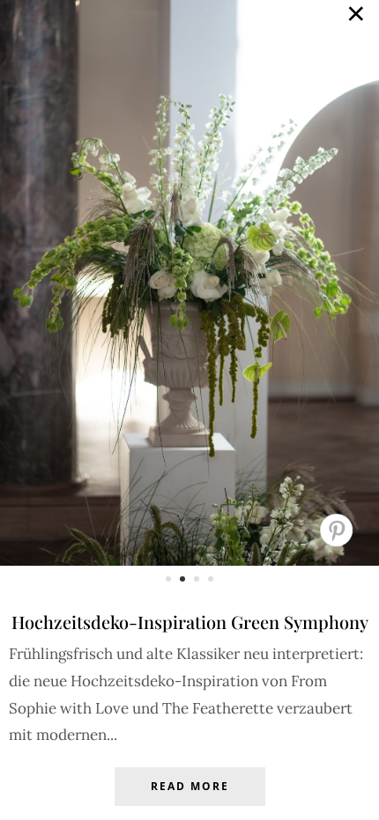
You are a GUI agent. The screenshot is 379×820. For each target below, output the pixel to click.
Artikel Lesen (189, 800)
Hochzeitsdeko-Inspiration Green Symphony (189, 621)
